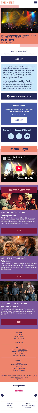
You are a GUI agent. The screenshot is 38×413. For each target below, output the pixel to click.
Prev (2, 395)
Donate (19, 363)
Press (28, 404)
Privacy (9, 405)
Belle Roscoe (6, 261)
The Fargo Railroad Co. (10, 307)
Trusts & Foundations (19, 368)
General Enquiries (19, 355)
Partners (10, 404)
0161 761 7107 (21, 352)
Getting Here (19, 342)
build (21, 379)
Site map (28, 407)
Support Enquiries (19, 370)
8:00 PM (22, 212)
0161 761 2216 (22, 350)
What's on (14, 51)
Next (35, 395)
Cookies (9, 407)
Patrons (19, 366)
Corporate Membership (19, 365)
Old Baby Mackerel (8, 215)
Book (19, 231)
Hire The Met (19, 353)
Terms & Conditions (28, 405)
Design (17, 379)
